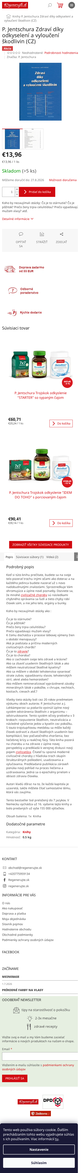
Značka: (21, 57)
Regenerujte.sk (18, 880)
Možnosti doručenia (63, 180)
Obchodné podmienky (17, 935)
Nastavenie (38, 1149)
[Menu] (72, 5)
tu (56, 1139)
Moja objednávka (14, 919)
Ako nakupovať (12, 908)
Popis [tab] (9, 557)
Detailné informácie (15, 219)
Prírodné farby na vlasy (22, 990)
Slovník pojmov (12, 924)
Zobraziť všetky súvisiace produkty (40, 545)
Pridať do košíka (40, 192)
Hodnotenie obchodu (16, 929)
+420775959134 (19, 874)
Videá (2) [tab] (52, 557)
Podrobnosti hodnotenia (61, 53)
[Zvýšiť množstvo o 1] (17, 189)
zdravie (22, 651)
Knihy (27, 832)
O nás (6, 903)
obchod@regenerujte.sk (25, 868)
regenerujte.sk (18, 886)
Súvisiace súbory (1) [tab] (29, 557)
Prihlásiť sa (14, 1078)
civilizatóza (23, 752)
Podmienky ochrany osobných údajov (28, 940)
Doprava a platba (14, 913)
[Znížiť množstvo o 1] (17, 194)
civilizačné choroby (34, 595)
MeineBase (10, 977)
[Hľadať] (50, 5)
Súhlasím (39, 1163)
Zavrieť (30, 231)
